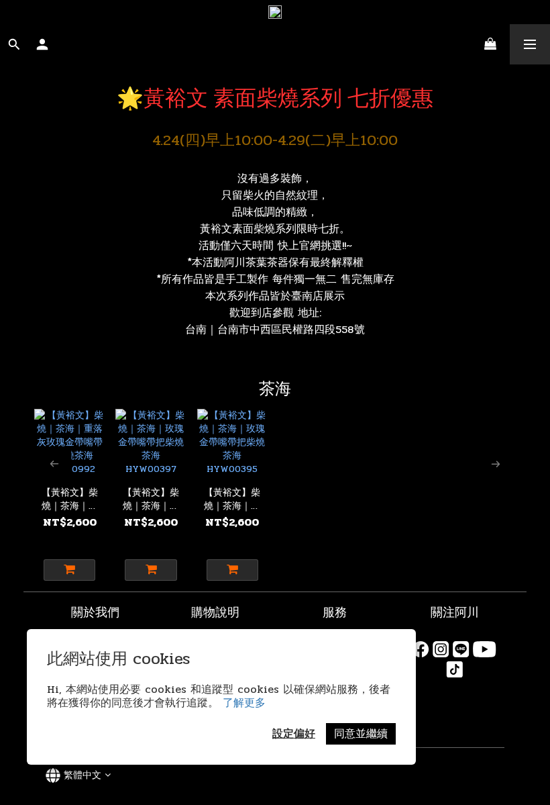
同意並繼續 (361, 733)
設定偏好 (293, 733)
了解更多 (244, 702)
